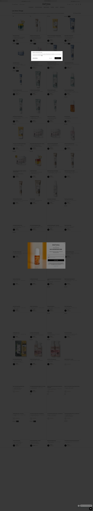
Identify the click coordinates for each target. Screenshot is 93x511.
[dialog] (47, 56)
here (42, 55)
